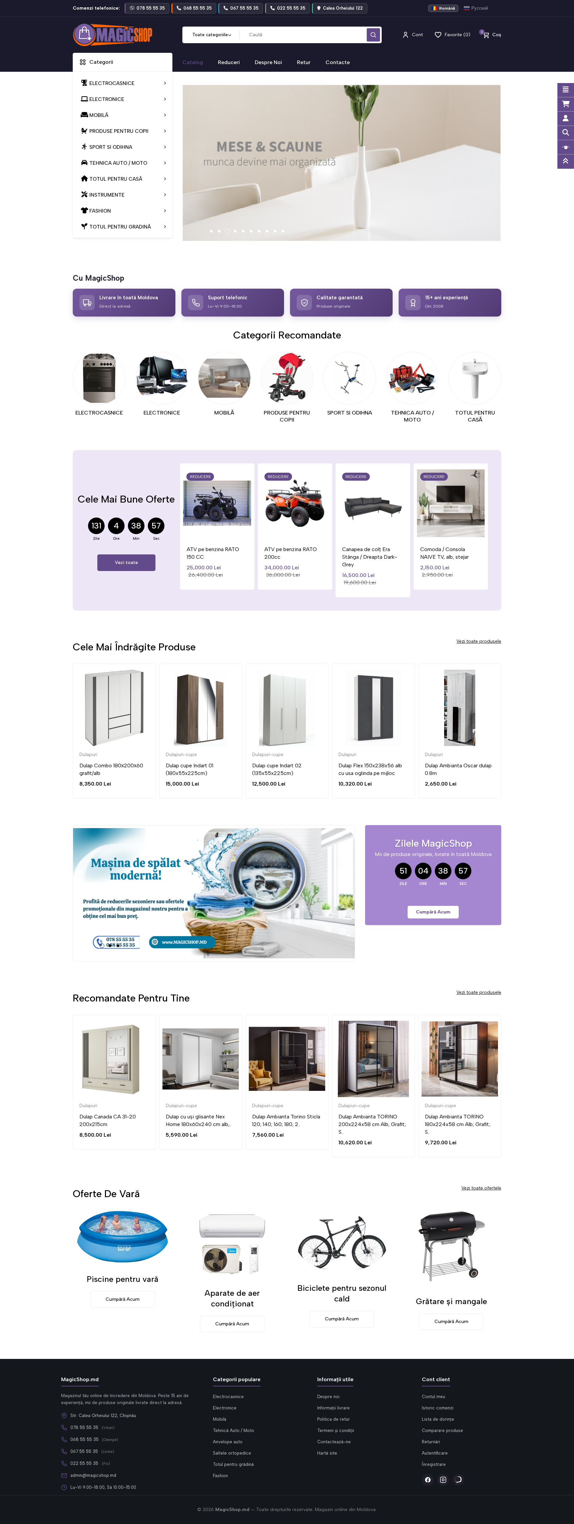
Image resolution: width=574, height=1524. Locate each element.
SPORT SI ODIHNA (349, 413)
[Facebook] (428, 1480)
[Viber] (458, 1480)
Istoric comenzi (437, 1407)
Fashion (220, 1475)
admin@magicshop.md (93, 1475)
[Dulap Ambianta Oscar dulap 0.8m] (373, 708)
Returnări (431, 1441)
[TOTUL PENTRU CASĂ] (475, 378)
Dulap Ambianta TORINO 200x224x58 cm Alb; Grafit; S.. (372, 1124)
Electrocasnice (228, 1396)
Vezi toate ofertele (481, 1188)
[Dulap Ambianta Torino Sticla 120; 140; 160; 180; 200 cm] (287, 1059)
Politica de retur (333, 1419)
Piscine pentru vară (122, 1279)
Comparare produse (442, 1430)
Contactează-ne (334, 1441)
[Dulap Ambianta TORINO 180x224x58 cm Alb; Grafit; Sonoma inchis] (460, 1059)
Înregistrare (434, 1464)
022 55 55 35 (84, 1463)
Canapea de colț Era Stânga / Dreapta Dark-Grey (292, 557)
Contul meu (433, 1396)
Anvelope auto (227, 1441)
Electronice (225, 1407)
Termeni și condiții (335, 1430)
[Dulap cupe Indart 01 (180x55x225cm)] (114, 708)
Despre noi (328, 1396)
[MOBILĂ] (224, 378)
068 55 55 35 (84, 1439)
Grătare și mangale (451, 1301)
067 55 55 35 (84, 1451)
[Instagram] (443, 1480)
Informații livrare (333, 1407)
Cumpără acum (433, 912)
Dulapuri (261, 754)
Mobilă (219, 1419)
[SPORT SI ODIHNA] (350, 378)
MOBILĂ (224, 413)
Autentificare (435, 1453)
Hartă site (327, 1453)
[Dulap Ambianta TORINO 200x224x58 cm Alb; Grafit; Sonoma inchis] (373, 1059)
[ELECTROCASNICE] (99, 378)
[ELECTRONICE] (162, 378)
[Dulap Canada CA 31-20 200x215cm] (114, 1059)
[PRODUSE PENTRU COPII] (287, 378)
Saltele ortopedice (232, 1453)
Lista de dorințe (438, 1419)
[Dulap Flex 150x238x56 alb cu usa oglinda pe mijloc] (287, 708)
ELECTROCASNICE (99, 413)
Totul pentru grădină (233, 1464)
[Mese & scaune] (341, 163)
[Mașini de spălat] (214, 893)
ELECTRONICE (162, 413)
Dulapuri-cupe (95, 754)
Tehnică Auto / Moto (233, 1430)
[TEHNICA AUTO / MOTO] (412, 378)
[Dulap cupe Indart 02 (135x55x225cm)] (200, 708)
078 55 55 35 (84, 1427)
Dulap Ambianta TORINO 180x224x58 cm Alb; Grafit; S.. (457, 1124)
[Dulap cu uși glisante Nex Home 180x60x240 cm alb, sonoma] (200, 1059)
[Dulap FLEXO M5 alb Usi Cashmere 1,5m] (460, 708)
